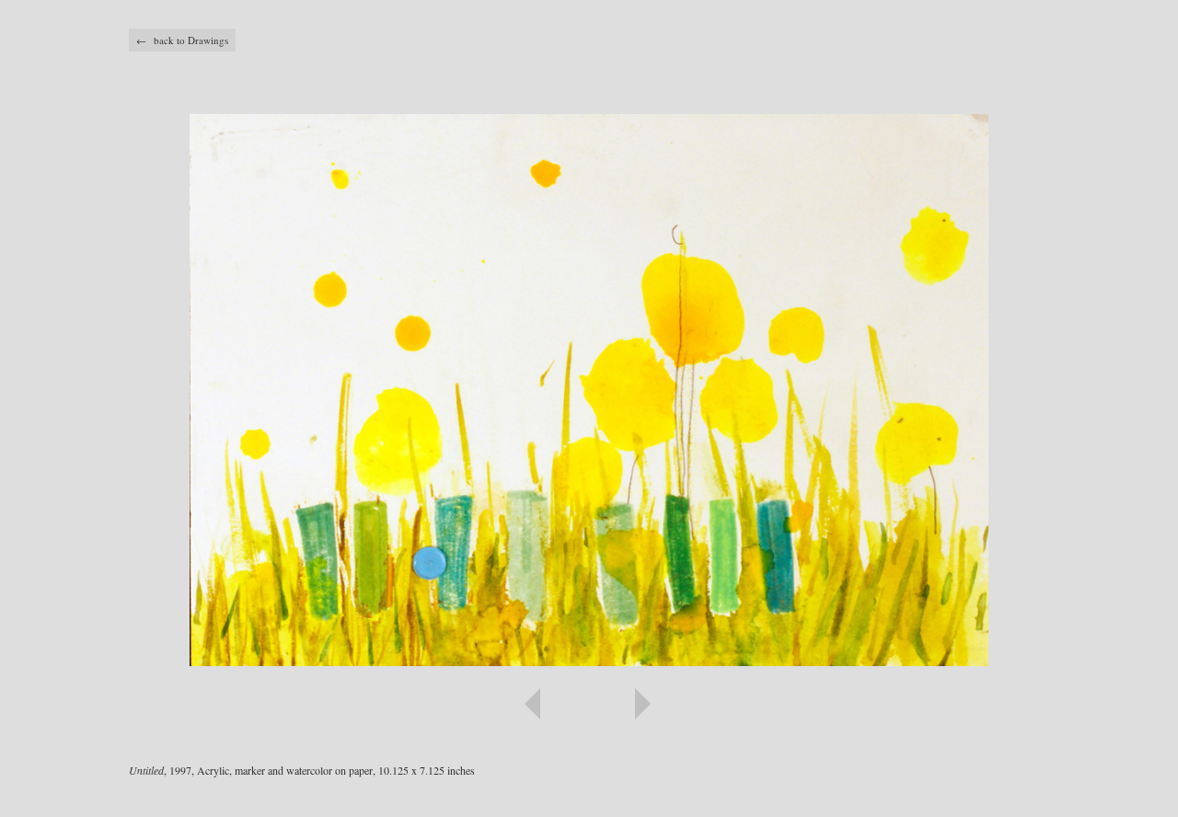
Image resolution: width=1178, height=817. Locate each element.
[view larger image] (589, 390)
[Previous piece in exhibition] (359, 704)
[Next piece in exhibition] (819, 704)
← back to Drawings (182, 40)
